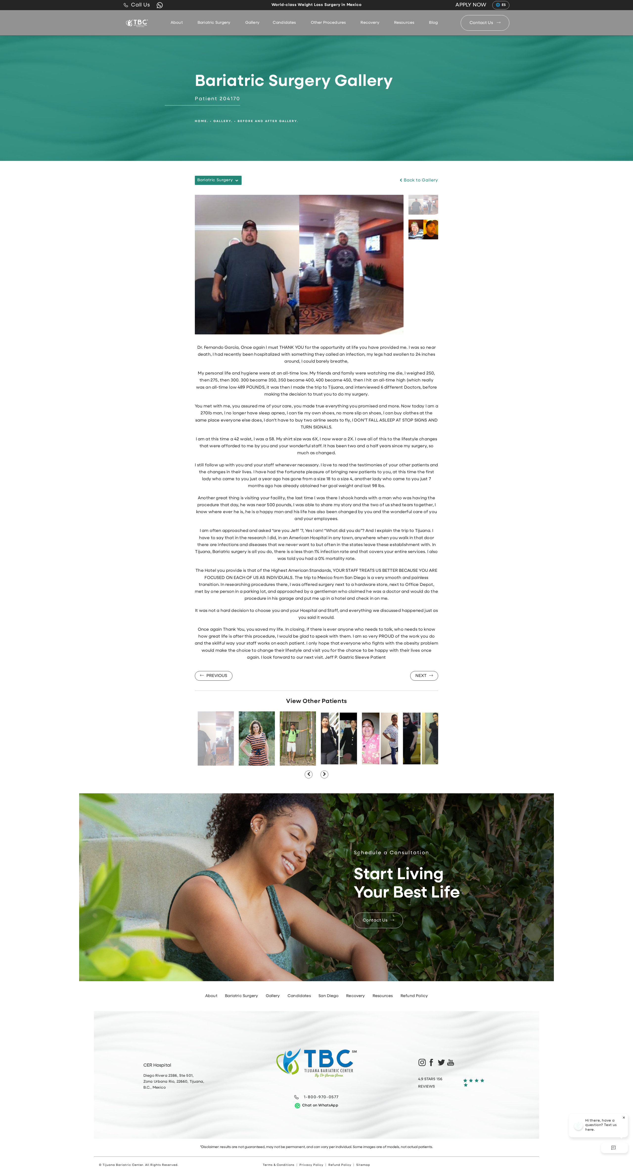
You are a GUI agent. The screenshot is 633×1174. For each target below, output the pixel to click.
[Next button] (324, 774)
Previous (216, 676)
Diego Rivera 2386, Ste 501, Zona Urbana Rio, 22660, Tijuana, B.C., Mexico (173, 1082)
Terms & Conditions (278, 1165)
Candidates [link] (284, 23)
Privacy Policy (311, 1165)
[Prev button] (309, 774)
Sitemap (363, 1165)
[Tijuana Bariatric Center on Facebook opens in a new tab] (431, 1062)
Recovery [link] (370, 23)
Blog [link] (433, 23)
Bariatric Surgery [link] (214, 23)
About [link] (177, 23)
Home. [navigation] (201, 121)
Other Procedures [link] (328, 23)
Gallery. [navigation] (223, 121)
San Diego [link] (328, 996)
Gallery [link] (252, 23)
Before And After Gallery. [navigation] (268, 121)
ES (504, 5)
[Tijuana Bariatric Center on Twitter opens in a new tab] (441, 1062)
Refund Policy (339, 1165)
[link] (137, 5)
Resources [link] (404, 23)
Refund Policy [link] (414, 996)
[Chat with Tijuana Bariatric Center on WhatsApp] (159, 5)
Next (421, 676)
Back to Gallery (420, 180)
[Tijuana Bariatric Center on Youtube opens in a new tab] (451, 1062)
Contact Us (482, 23)
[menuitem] (177, 22)
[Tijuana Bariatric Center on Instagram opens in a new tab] (421, 1062)
